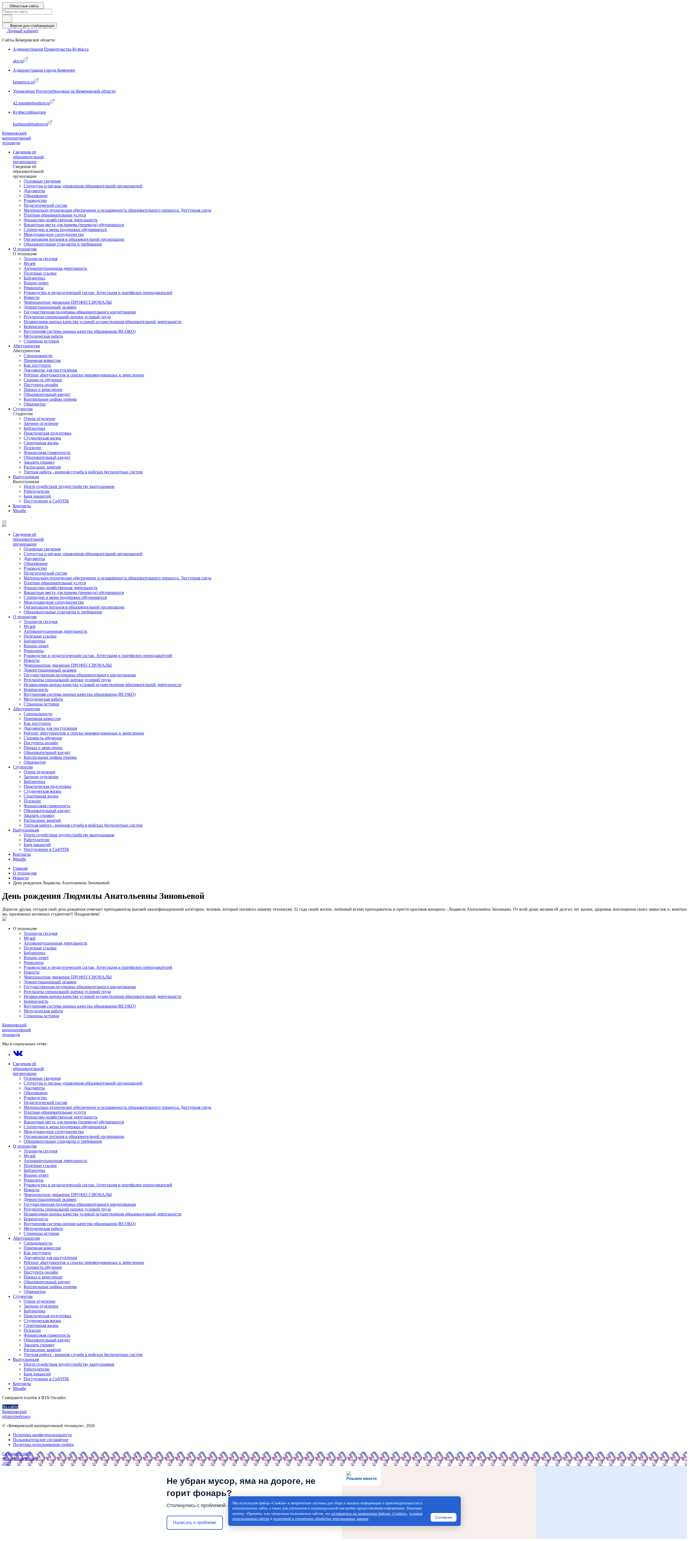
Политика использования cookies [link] (43, 1444)
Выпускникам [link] (26, 476)
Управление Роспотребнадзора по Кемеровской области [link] (64, 91)
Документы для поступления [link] (50, 370)
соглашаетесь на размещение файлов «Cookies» (369, 1514)
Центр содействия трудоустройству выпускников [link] (69, 486)
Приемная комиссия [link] (42, 360)
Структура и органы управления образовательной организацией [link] (83, 186)
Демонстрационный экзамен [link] (50, 307)
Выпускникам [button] (26, 1359)
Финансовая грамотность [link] (47, 452)
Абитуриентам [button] (26, 1238)
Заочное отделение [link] (41, 423)
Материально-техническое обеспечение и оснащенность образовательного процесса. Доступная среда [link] (117, 210)
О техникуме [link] (25, 249)
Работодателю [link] (37, 491)
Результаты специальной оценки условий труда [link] (67, 317)
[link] (20, 31)
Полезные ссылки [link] (40, 273)
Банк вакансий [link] (37, 496)
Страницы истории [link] (41, 341)
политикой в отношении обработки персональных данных (320, 1519)
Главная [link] (20, 868)
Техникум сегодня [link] (40, 258)
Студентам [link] (23, 409)
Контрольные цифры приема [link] (50, 399)
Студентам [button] (23, 1296)
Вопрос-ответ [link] (36, 283)
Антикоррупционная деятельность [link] (55, 268)
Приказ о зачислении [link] (43, 389)
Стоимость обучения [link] (43, 380)
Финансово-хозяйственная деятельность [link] (60, 220)
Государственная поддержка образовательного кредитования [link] (80, 312)
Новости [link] (32, 297)
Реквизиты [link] (34, 287)
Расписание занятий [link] (42, 467)
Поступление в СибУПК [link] (46, 501)
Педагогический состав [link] (45, 205)
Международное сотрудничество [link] (54, 234)
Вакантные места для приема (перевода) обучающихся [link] (74, 224)
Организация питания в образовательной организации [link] (74, 239)
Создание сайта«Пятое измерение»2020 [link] (20, 1458)
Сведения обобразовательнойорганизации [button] (28, 1068)
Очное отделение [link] (39, 418)
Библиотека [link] (34, 278)
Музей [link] (30, 263)
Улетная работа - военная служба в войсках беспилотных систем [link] (83, 472)
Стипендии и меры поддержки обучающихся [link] (65, 229)
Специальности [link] (38, 355)
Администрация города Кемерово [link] (44, 70)
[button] (23, 5)
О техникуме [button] (25, 928)
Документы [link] (34, 190)
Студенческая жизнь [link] (42, 438)
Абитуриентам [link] (26, 346)
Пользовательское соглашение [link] (40, 1439)
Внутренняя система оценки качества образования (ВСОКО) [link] (80, 331)
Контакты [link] (22, 506)
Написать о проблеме (194, 1522)
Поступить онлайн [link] (41, 384)
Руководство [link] (35, 200)
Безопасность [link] (36, 326)
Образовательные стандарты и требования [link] (63, 244)
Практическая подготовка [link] (47, 433)
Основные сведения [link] (42, 181)
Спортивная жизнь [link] (41, 443)
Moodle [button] (19, 1388)
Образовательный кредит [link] (47, 394)
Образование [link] (36, 195)
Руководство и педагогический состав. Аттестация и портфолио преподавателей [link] (98, 292)
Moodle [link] (19, 510)
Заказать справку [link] (39, 462)
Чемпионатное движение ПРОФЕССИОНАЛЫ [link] (68, 302)
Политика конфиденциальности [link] (42, 1434)
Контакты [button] (22, 1383)
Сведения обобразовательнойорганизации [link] (28, 157)
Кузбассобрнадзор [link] (29, 112)
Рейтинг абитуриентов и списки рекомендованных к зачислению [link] (84, 375)
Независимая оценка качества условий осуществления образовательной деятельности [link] (102, 321)
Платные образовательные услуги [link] (55, 215)
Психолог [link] (32, 447)
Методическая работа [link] (43, 336)
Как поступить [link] (37, 365)
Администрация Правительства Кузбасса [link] (51, 49)
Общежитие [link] (35, 404)
